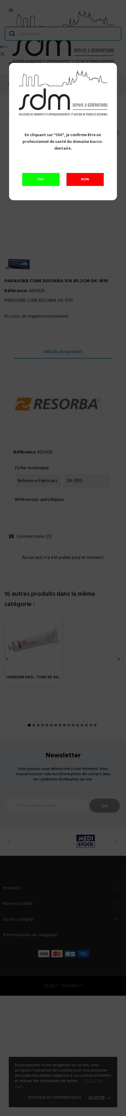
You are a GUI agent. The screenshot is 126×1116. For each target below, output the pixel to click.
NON (85, 179)
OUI (41, 179)
